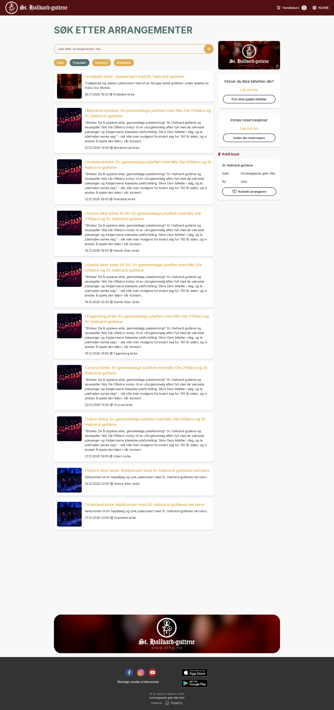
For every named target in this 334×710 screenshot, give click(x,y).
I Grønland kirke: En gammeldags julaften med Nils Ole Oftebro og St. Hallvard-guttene (148, 165)
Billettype (124, 63)
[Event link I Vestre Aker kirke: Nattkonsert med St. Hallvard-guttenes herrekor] (68, 480)
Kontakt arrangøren (252, 191)
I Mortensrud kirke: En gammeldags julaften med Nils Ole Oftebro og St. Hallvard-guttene (148, 113)
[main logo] (36, 8)
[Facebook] (129, 672)
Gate (225, 173)
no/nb (323, 8)
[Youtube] (152, 672)
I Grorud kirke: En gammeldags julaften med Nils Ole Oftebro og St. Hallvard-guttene (146, 370)
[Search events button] (209, 49)
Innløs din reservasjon (249, 138)
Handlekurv (294, 8)
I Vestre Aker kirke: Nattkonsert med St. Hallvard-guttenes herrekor (147, 470)
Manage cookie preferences (138, 682)
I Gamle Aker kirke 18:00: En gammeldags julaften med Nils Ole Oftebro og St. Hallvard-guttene (143, 216)
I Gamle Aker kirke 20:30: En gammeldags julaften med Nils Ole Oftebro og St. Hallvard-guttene (143, 268)
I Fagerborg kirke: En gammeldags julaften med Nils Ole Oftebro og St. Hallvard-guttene (147, 319)
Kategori (101, 63)
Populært (79, 63)
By (224, 181)
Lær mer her (249, 89)
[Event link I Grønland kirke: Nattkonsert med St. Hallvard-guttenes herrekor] (68, 514)
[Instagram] (141, 672)
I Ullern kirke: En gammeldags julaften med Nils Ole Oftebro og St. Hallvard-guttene (145, 422)
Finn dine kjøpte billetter (249, 99)
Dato (60, 63)
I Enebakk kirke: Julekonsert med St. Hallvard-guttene (135, 76)
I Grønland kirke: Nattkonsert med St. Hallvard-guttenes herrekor (145, 504)
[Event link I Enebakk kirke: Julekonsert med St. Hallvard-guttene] (68, 86)
